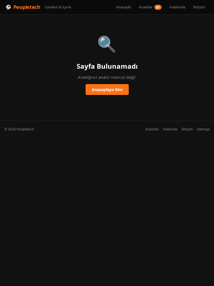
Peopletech (26, 7)
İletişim (199, 6)
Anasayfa (123, 6)
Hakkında (177, 6)
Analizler (149, 6)
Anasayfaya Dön (107, 89)
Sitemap (203, 129)
